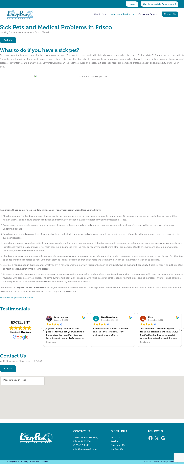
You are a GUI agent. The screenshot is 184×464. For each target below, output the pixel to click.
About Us (116, 437)
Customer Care (119, 445)
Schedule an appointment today (16, 297)
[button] (159, 4)
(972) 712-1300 (81, 445)
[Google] (163, 439)
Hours (132, 4)
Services (115, 441)
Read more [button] (51, 342)
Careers (147, 462)
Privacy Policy (159, 462)
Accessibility (172, 462)
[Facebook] (150, 439)
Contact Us (117, 449)
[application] (104, 14)
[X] (156, 439)
